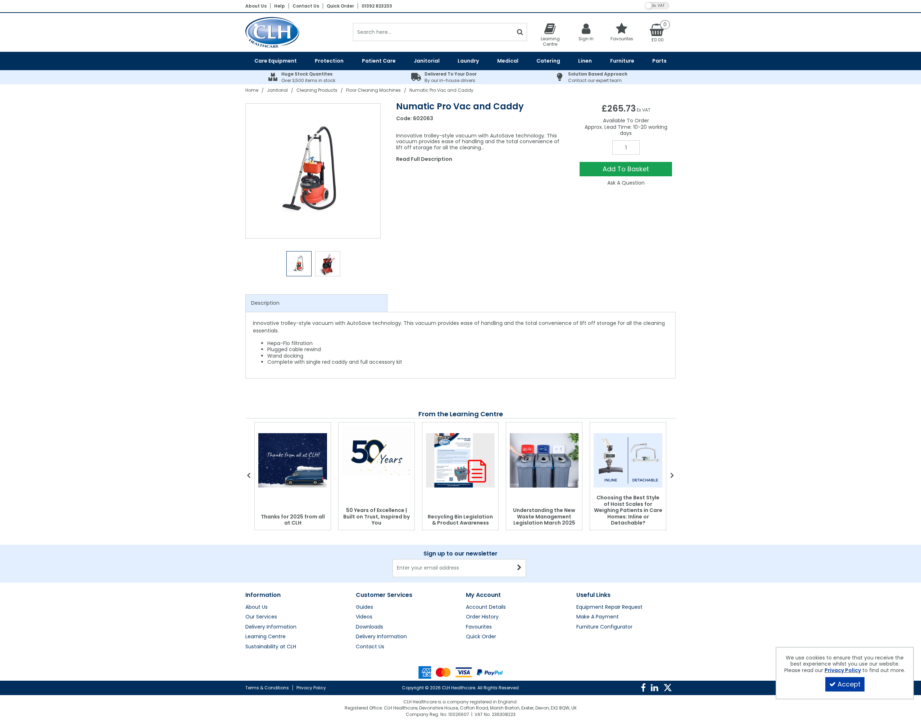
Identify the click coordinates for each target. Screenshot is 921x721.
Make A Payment (597, 617)
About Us (256, 6)
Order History (482, 617)
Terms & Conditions (267, 687)
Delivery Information (270, 627)
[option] (313, 171)
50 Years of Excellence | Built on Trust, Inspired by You (376, 516)
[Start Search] (520, 32)
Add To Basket (626, 168)
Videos (364, 617)
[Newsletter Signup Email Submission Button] (519, 568)
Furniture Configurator (604, 627)
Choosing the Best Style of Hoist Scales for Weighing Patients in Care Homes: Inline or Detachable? (628, 510)
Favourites (479, 627)
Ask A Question (626, 182)
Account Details (486, 607)
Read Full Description (424, 159)
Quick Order (340, 6)
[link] (643, 688)
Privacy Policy (311, 687)
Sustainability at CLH (270, 647)
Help (279, 6)
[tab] (316, 303)
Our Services (261, 617)
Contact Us (305, 6)
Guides (364, 607)
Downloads (369, 627)
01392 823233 (377, 6)
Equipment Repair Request (609, 607)
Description (265, 303)
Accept (849, 684)
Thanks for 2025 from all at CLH (293, 520)
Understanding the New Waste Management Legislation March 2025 (544, 516)
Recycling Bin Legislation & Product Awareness (460, 520)
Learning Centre (265, 637)
